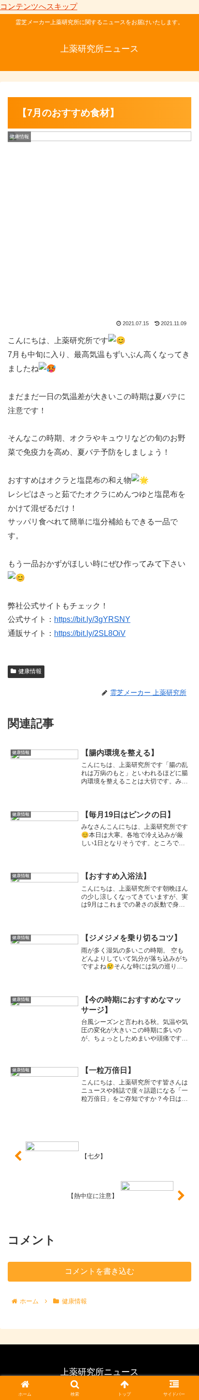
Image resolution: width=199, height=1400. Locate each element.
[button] (179, 1230)
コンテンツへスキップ (38, 6)
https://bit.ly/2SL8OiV (90, 633)
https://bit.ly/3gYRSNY (92, 619)
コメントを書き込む (99, 1271)
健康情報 (30, 671)
